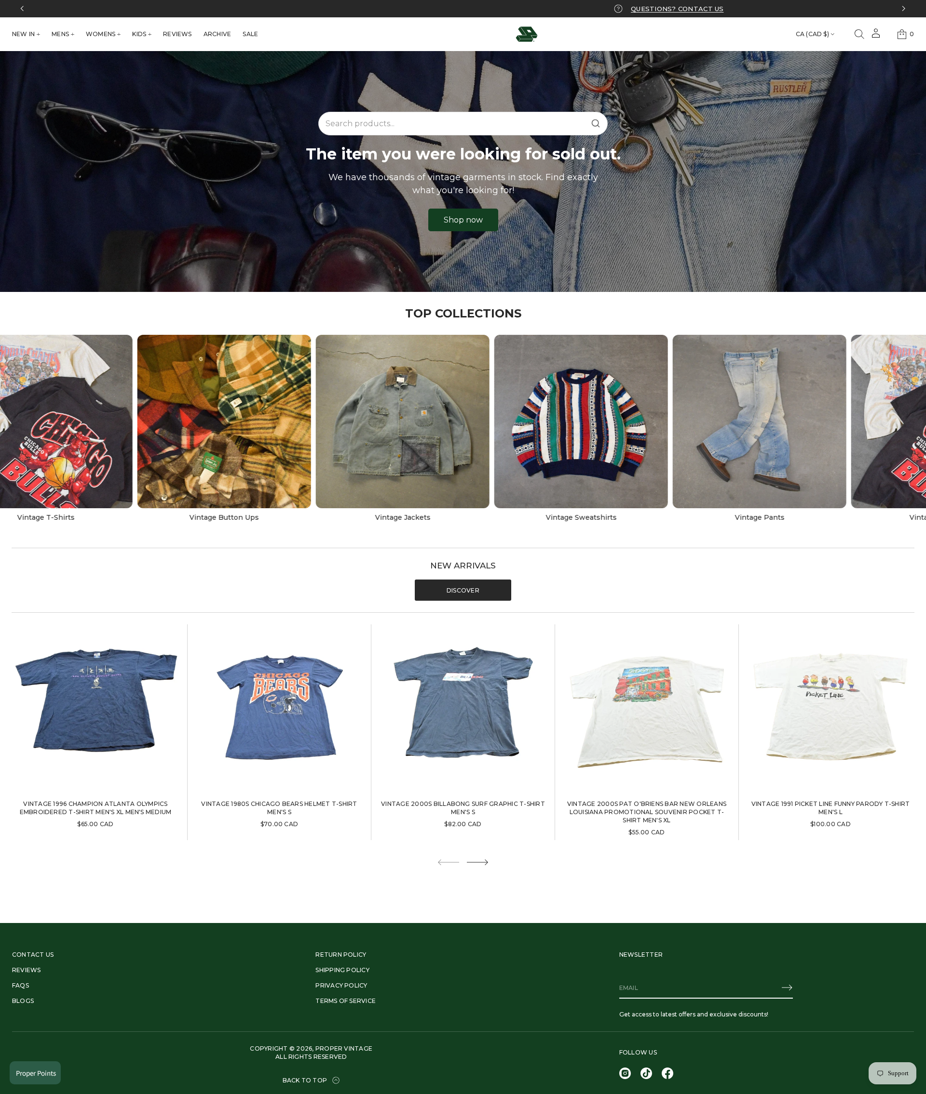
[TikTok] (646, 1073)
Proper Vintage (343, 1048)
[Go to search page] (859, 34)
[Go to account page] (876, 36)
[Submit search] (595, 123)
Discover (463, 590)
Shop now (463, 219)
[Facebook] (667, 1073)
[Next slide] (477, 862)
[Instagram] (625, 1073)
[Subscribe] (787, 987)
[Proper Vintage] (526, 34)
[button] (859, 34)
